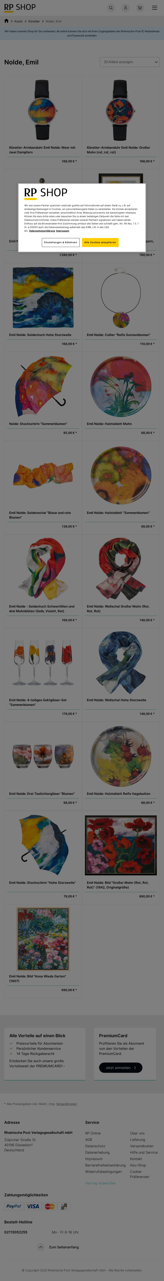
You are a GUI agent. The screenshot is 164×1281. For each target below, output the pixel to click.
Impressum (62, 230)
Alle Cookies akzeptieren (100, 242)
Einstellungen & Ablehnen (60, 242)
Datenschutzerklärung (42, 230)
